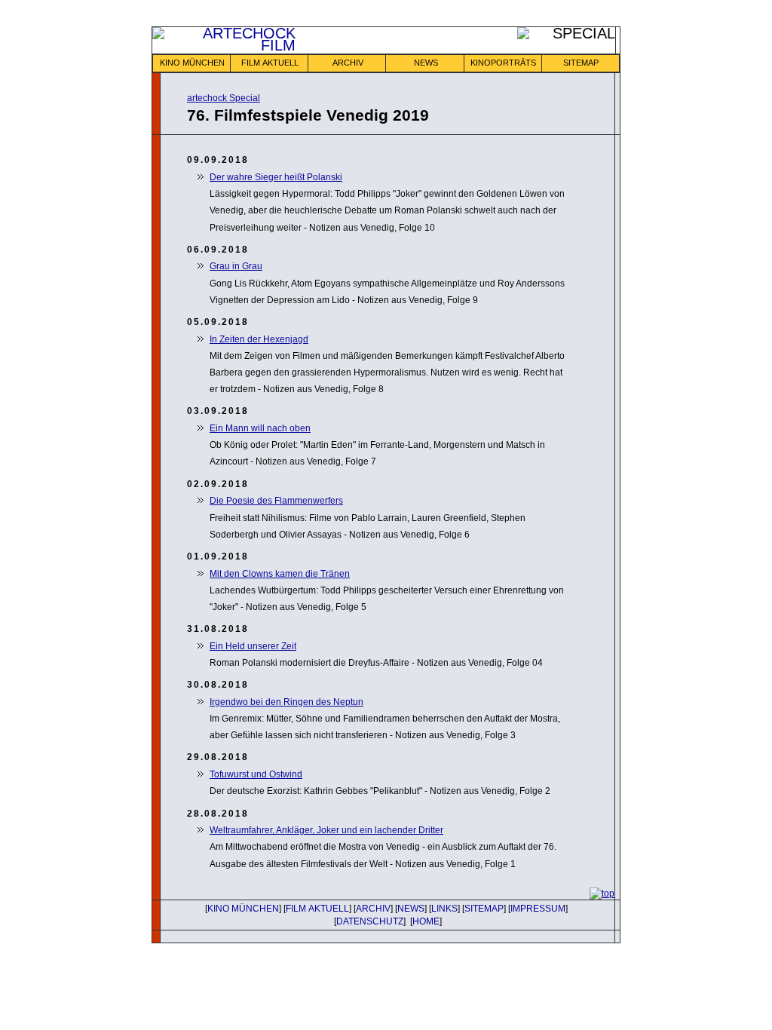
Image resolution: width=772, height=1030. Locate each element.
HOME (426, 921)
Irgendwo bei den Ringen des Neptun (286, 702)
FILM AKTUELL (270, 62)
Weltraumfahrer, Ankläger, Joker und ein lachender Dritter (326, 830)
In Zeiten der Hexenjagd (259, 339)
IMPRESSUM (537, 908)
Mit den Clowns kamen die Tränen (280, 574)
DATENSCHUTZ (369, 921)
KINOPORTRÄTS (503, 62)
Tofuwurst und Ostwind (256, 774)
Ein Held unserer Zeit (253, 646)
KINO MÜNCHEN (192, 62)
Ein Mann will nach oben (260, 428)
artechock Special (223, 98)
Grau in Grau (236, 266)
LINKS (444, 908)
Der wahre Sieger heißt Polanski (276, 177)
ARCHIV (347, 62)
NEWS (426, 62)
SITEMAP (581, 62)
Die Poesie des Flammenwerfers (276, 500)
